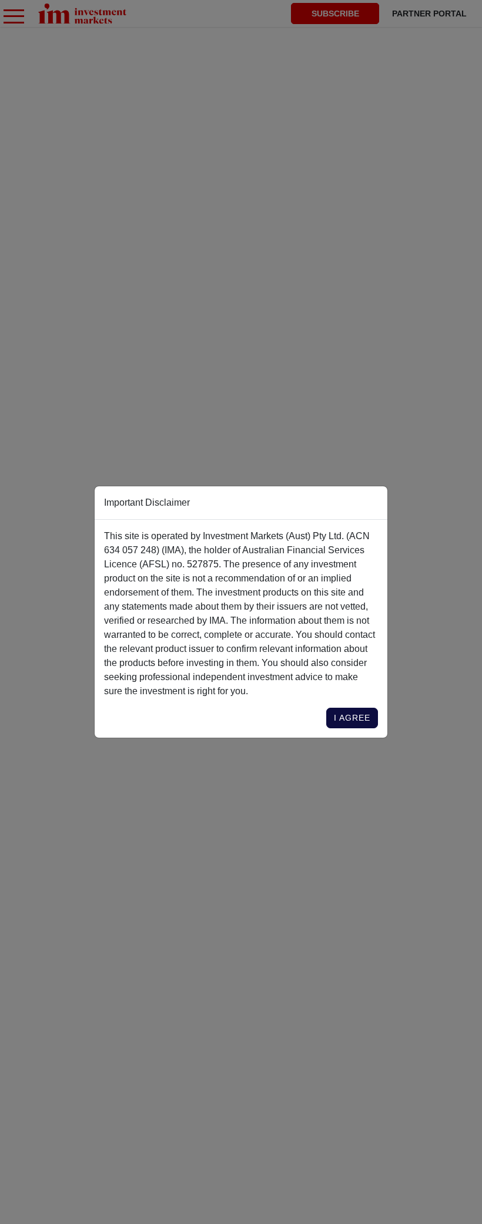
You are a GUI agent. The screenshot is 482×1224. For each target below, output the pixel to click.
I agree (352, 717)
